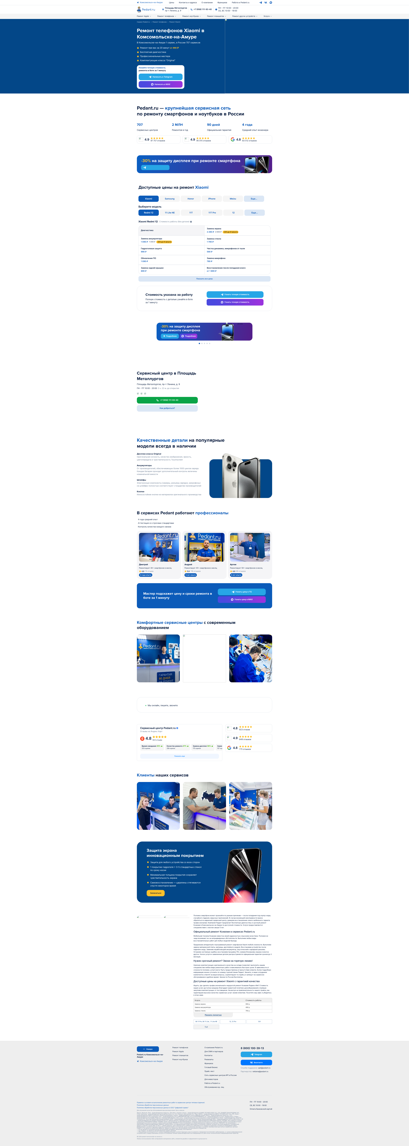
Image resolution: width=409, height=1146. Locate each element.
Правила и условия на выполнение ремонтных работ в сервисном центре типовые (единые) (171, 1102)
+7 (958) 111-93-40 (203, 9)
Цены (171, 2)
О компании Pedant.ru (213, 1047)
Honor (191, 198)
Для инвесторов (211, 1079)
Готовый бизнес (211, 1067)
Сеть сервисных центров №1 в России (220, 1075)
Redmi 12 (148, 212)
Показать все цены (204, 279)
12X (259, 1021)
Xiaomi (148, 198)
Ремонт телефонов (165, 16)
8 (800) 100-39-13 (252, 1048)
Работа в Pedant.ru (240, 2)
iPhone (211, 198)
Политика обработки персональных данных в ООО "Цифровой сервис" (163, 1108)
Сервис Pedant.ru (143, 22)
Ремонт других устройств (243, 16)
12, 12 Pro (232, 1021)
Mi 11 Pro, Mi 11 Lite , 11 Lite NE (206, 1021)
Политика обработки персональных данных (153, 1105)
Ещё (206, 1027)
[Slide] (199, 343)
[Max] (271, 2)
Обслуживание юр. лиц (214, 1087)
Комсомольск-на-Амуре (151, 2)
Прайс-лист (209, 1071)
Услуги (267, 16)
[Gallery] (142, 393)
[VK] (265, 2)
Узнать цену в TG (243, 592)
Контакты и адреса (188, 2)
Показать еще (179, 756)
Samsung (169, 198)
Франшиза (222, 2)
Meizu (233, 198)
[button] (175, 221)
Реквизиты (208, 1059)
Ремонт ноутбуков (190, 16)
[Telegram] (260, 2)
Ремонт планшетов (215, 16)
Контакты (208, 1055)
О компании (207, 2)
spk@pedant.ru (264, 1068)
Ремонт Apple (143, 16)
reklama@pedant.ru (260, 1071)
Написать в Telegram (162, 77)
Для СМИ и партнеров (213, 1051)
